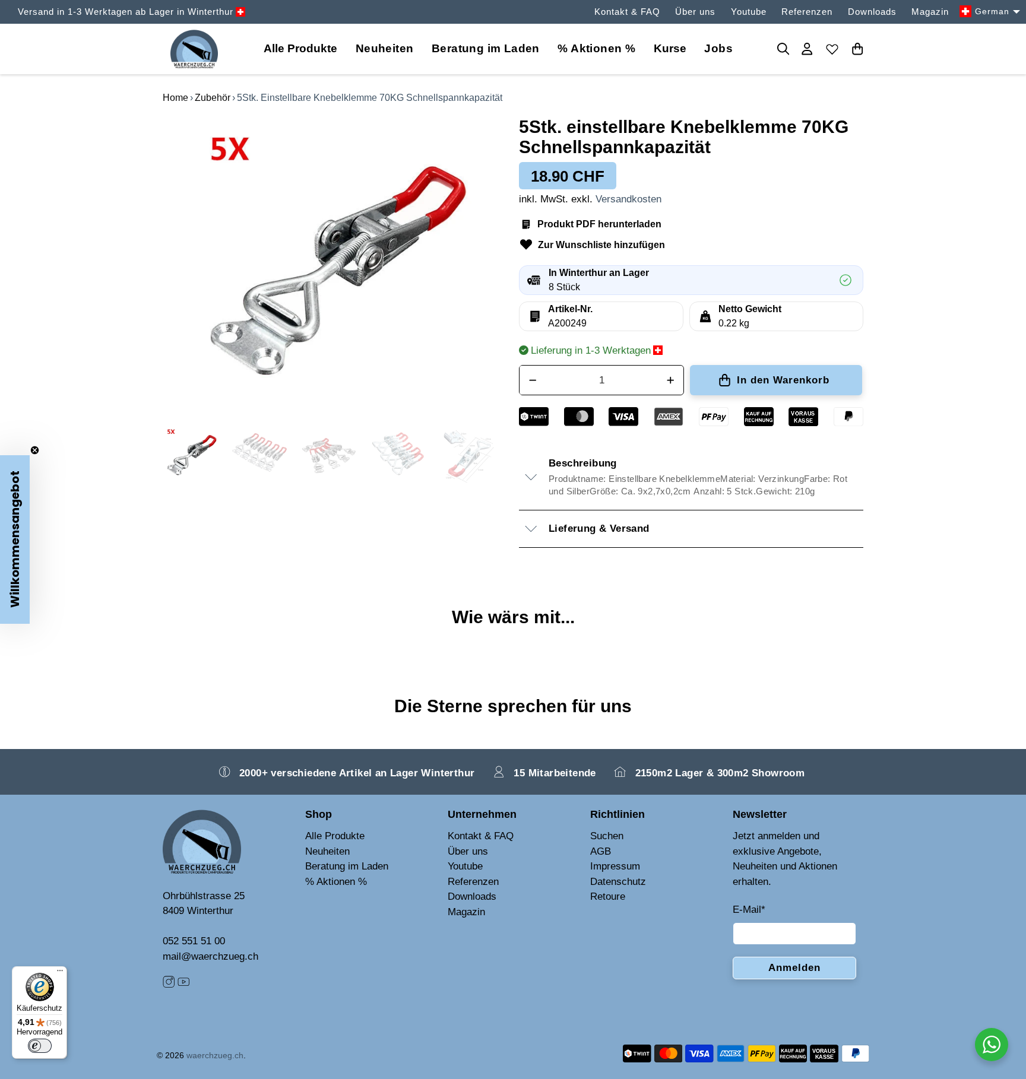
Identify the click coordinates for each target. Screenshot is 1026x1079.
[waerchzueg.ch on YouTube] (183, 985)
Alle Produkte (335, 836)
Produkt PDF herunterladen (599, 224)
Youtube (749, 12)
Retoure (607, 896)
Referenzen (806, 12)
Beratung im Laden (486, 48)
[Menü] (60, 973)
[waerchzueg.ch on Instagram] (169, 985)
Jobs (718, 48)
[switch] (40, 1046)
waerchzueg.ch (214, 1055)
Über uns (695, 12)
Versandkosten (628, 199)
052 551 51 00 (194, 941)
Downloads (872, 12)
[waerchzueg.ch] (194, 49)
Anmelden (794, 967)
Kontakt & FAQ (627, 12)
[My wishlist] (832, 49)
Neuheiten (385, 48)
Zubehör (212, 98)
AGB (600, 851)
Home (175, 98)
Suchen (606, 836)
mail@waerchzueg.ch (210, 956)
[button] (15, 539)
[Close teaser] (34, 450)
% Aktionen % (596, 48)
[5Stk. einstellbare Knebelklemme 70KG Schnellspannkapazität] (335, 265)
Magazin (930, 12)
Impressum (615, 866)
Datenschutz (618, 881)
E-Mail (749, 909)
